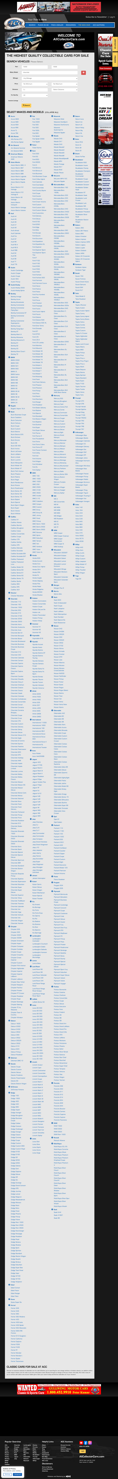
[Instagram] (90, 1443)
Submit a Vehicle (66, 1449)
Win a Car (45, 1461)
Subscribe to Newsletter (96, 17)
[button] (83, 73)
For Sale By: (14, 95)
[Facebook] (85, 1443)
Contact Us (45, 1453)
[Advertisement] (24, 1416)
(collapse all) (51, 112)
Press (44, 1451)
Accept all (17, 1474)
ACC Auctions (99, 25)
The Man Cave (84, 25)
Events (44, 1447)
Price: (16, 84)
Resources (71, 25)
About (44, 1445)
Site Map (44, 1457)
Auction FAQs (65, 1451)
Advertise (45, 1471)
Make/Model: (14, 72)
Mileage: (15, 78)
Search (32, 25)
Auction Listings (13, 101)
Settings (7, 1474)
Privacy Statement (47, 1469)
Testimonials (46, 1455)
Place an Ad (43, 25)
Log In (112, 17)
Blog (43, 1449)
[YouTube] (81, 1443)
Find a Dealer (57, 25)
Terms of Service (47, 1467)
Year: (16, 66)
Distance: (15, 89)
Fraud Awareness (47, 1459)
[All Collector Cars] (14, 23)
